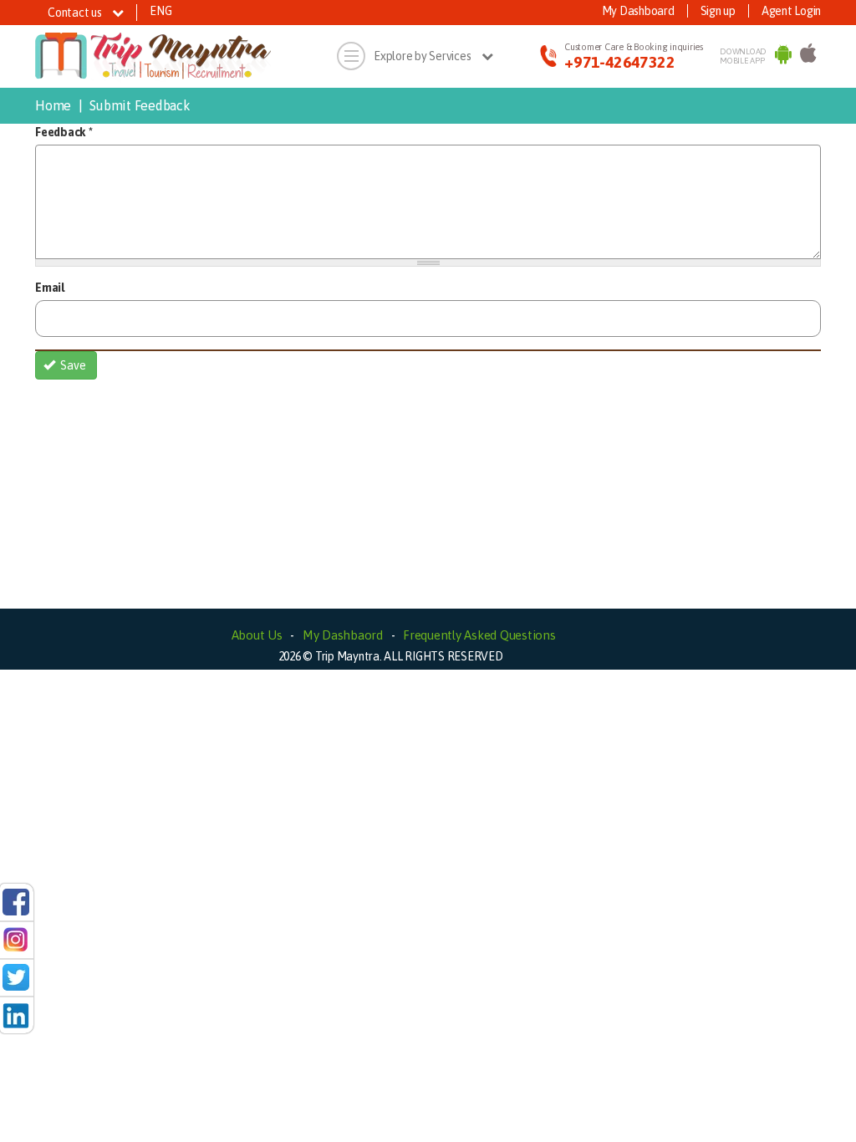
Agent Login (791, 11)
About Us (257, 635)
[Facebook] (16, 901)
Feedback (64, 132)
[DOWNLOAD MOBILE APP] (783, 57)
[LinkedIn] (16, 1014)
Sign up (718, 11)
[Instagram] (16, 939)
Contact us (76, 12)
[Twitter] (16, 976)
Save (72, 365)
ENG (160, 11)
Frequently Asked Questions (479, 635)
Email (49, 287)
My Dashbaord (343, 635)
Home (53, 105)
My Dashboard (638, 11)
